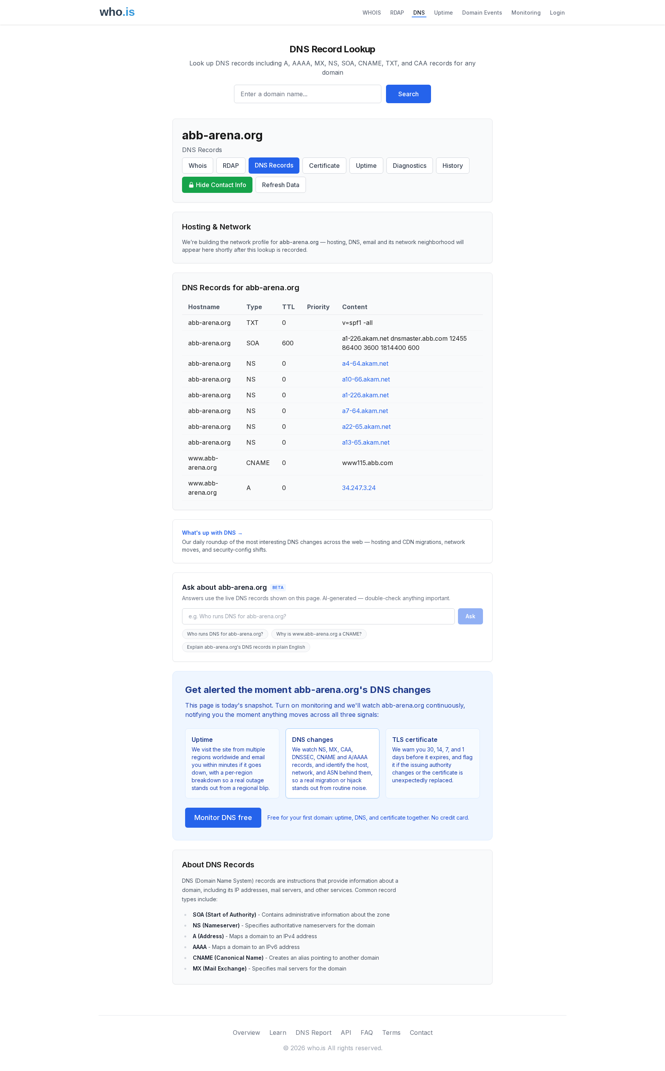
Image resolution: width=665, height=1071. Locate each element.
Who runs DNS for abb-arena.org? (225, 634)
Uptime (443, 12)
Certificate (324, 165)
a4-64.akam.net (365, 363)
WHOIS (372, 12)
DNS (419, 12)
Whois (198, 165)
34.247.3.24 (359, 488)
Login (557, 12)
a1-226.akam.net (365, 395)
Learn (277, 1032)
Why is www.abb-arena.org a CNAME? (319, 634)
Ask (470, 616)
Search (408, 94)
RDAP (397, 12)
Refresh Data (280, 185)
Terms (391, 1032)
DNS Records (274, 165)
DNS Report (313, 1032)
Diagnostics (409, 165)
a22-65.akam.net (366, 426)
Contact (421, 1032)
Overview (246, 1032)
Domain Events (482, 12)
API (346, 1032)
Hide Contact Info (221, 185)
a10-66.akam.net (366, 379)
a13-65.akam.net (365, 442)
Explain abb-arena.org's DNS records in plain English (246, 647)
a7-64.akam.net (365, 411)
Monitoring (526, 12)
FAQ (367, 1032)
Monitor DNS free (223, 817)
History (453, 165)
